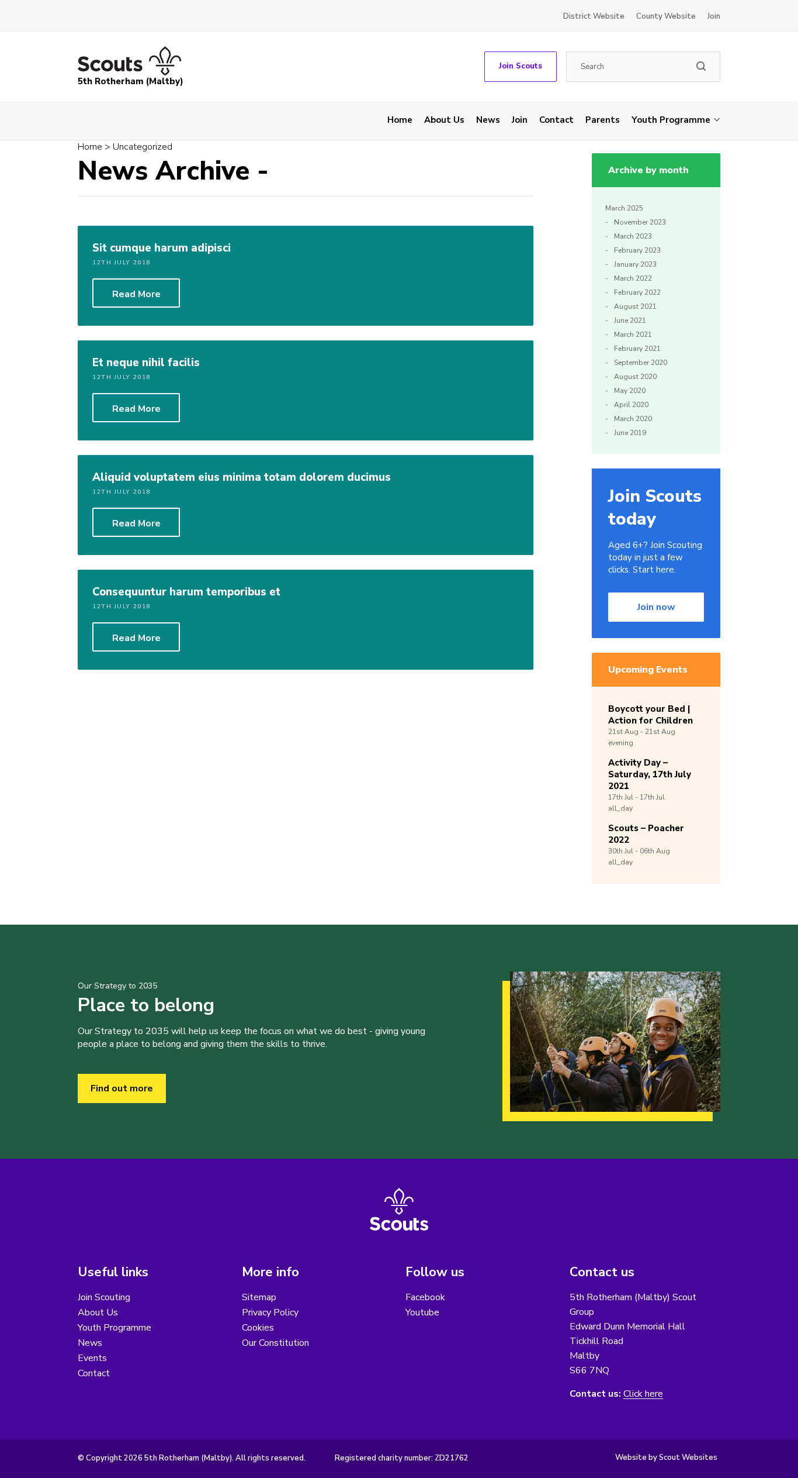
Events (92, 1358)
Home (399, 120)
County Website (666, 16)
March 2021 (633, 334)
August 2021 (635, 306)
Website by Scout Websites (666, 1457)
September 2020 (640, 362)
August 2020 (635, 376)
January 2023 (635, 264)
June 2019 (630, 432)
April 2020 (631, 404)
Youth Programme (671, 120)
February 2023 (637, 250)
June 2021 (630, 320)
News (488, 120)
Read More (136, 294)
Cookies (258, 1327)
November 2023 (640, 222)
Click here (643, 1394)
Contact (556, 120)
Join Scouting (104, 1297)
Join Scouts (520, 66)
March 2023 (633, 236)
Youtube (422, 1312)
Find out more (122, 1088)
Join (713, 16)
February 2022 (637, 292)
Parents (602, 120)
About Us (444, 120)
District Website (593, 16)
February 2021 (637, 348)
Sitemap (259, 1297)
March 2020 (633, 418)
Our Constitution (275, 1342)
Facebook (425, 1297)
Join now (656, 607)
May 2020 (630, 390)
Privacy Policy (270, 1312)
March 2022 (633, 278)
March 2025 (624, 208)
